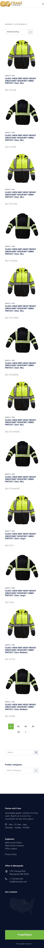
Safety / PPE (10, 76)
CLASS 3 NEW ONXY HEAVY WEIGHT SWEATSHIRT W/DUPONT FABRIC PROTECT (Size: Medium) (20, 650)
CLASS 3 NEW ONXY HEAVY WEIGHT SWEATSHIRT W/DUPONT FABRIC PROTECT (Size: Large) (20, 536)
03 (26, 726)
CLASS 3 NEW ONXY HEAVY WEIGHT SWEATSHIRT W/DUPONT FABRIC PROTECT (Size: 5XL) (20, 422)
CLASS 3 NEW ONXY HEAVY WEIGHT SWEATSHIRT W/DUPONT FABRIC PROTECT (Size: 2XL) (20, 80)
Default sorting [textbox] (13, 32)
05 (19, 732)
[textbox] (22, 770)
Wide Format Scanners (14, 845)
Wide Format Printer (13, 842)
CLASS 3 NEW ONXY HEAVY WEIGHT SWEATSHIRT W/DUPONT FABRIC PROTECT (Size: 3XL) (20, 194)
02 (18, 726)
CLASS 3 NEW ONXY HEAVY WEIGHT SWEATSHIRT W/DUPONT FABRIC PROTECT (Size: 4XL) (20, 308)
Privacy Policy (11, 854)
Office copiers (11, 848)
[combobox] (19, 32)
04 (33, 726)
